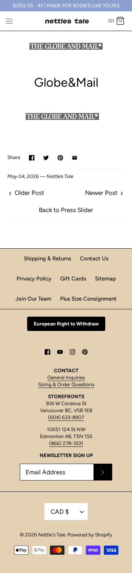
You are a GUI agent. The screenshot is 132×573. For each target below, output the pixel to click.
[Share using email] (74, 158)
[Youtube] (60, 352)
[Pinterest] (85, 352)
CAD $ (60, 511)
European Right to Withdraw (66, 324)
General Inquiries (66, 377)
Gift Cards (73, 278)
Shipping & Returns (47, 258)
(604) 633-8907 (66, 417)
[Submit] (103, 472)
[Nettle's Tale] (66, 21)
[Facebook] (47, 352)
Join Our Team (33, 298)
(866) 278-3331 (66, 443)
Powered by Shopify (89, 535)
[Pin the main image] (60, 158)
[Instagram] (72, 352)
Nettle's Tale (51, 535)
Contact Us (94, 258)
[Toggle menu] (9, 21)
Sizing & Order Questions (66, 384)
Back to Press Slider (66, 210)
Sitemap (105, 278)
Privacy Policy (33, 278)
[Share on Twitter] (46, 158)
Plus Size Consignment (88, 298)
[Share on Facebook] (31, 158)
